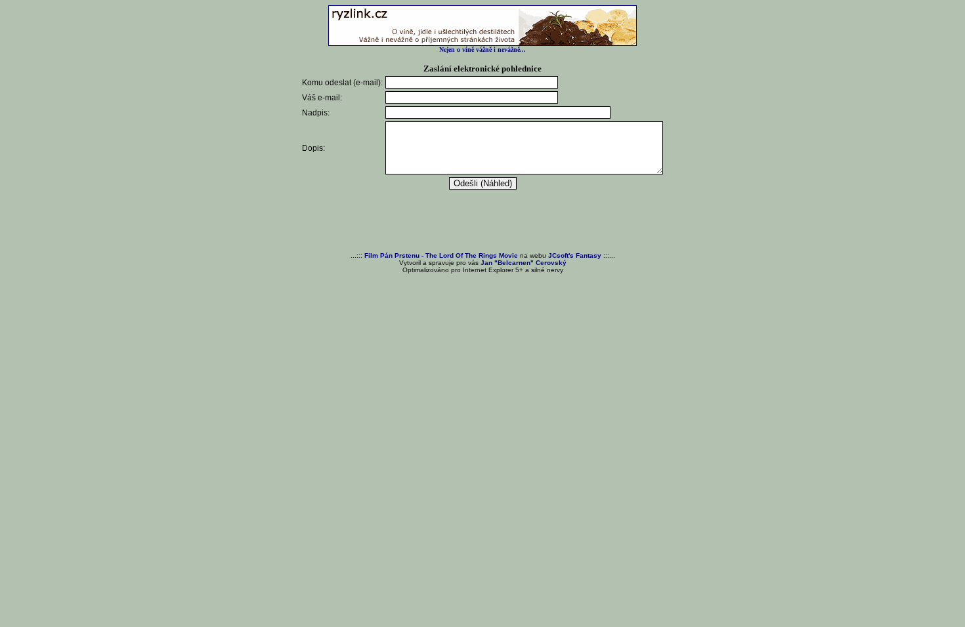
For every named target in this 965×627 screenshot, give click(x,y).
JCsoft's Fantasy (574, 255)
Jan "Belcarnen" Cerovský (524, 262)
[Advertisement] (482, 221)
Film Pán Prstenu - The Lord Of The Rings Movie (441, 255)
